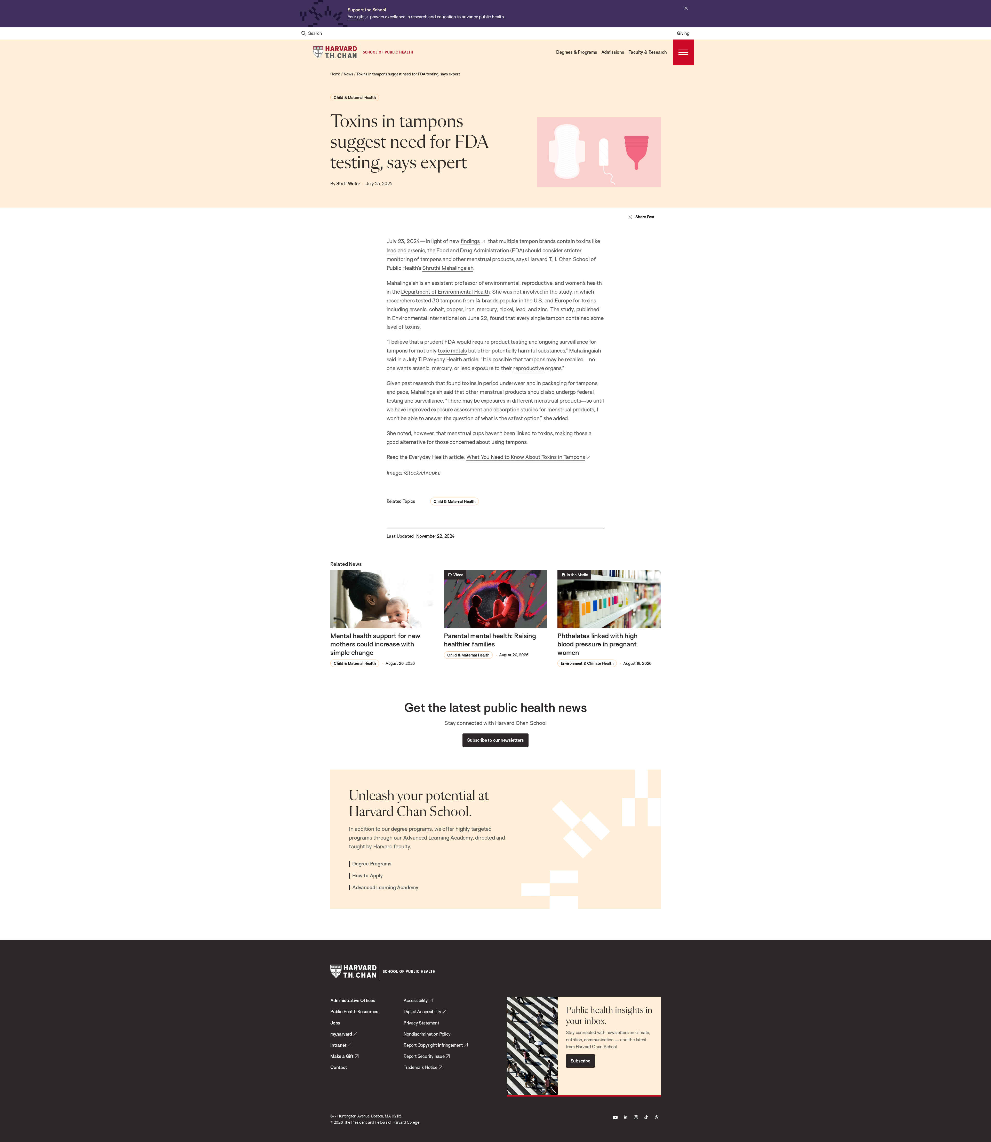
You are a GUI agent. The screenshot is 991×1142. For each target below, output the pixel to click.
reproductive (528, 368)
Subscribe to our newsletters (495, 740)
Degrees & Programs (576, 52)
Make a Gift (342, 1056)
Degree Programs (371, 864)
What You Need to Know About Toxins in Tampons (525, 456)
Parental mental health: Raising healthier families (490, 639)
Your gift (356, 16)
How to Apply (367, 876)
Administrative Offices (352, 1000)
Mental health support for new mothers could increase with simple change (375, 643)
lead (391, 250)
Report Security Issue (424, 1056)
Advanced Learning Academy (385, 887)
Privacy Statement (421, 1023)
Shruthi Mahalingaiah (447, 267)
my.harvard (341, 1034)
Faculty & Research (647, 52)
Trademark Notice (420, 1067)
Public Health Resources (354, 1011)
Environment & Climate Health (587, 663)
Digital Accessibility (422, 1011)
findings (470, 241)
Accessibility (416, 1000)
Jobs (335, 1023)
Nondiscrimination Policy (427, 1034)
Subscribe (580, 1060)
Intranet (338, 1045)
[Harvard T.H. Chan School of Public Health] (382, 971)
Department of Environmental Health (445, 291)
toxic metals (452, 350)
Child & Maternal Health (355, 97)
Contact (338, 1067)
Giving (683, 33)
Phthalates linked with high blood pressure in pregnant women (597, 643)
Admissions (612, 52)
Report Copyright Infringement (433, 1045)
